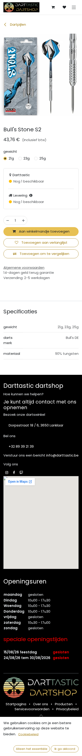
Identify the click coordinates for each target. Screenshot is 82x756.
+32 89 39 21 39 (21, 446)
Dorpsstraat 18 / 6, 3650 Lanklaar (36, 425)
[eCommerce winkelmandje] (53, 7)
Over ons (40, 704)
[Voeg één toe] (23, 220)
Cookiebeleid (28, 734)
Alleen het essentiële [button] (31, 749)
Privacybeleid (67, 709)
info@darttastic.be (62, 455)
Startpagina (16, 704)
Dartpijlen (17, 24)
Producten (64, 704)
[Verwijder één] (8, 220)
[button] (41, 715)
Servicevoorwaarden (32, 709)
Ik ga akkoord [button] (64, 749)
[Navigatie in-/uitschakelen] (74, 7)
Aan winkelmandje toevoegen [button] (43, 231)
